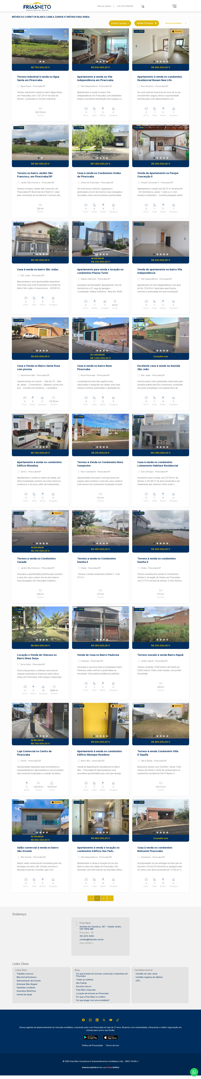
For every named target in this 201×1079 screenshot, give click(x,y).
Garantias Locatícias (26, 987)
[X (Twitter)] (104, 1020)
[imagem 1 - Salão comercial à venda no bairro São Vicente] (40, 817)
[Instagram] (90, 1020)
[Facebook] (83, 1020)
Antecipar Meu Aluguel (27, 984)
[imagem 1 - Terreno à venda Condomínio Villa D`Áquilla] (160, 720)
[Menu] (174, 6)
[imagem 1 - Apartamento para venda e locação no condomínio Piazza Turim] (100, 239)
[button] (142, 6)
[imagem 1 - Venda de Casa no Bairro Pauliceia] (100, 624)
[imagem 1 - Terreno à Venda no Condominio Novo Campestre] (100, 431)
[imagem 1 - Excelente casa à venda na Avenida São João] (160, 335)
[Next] (64, 46)
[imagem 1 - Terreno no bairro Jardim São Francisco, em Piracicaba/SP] (40, 142)
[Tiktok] (117, 1020)
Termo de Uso (112, 1045)
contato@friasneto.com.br (92, 939)
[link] (59, 6)
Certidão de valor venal (146, 974)
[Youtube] (110, 1020)
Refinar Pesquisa (145, 23)
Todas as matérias (84, 979)
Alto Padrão (81, 983)
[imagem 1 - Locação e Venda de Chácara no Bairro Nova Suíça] (40, 624)
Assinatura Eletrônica (26, 991)
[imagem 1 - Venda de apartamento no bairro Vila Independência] (160, 239)
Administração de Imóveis (29, 980)
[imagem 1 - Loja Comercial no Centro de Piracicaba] (40, 720)
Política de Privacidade (92, 1045)
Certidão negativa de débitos (149, 977)
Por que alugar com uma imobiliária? (93, 1000)
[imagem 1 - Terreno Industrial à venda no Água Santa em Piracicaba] (40, 46)
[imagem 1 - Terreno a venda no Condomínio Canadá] (40, 528)
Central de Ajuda (24, 994)
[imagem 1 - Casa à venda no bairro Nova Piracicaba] (100, 335)
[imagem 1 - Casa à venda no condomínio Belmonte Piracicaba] (160, 817)
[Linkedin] (97, 1020)
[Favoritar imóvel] (65, 31)
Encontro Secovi (83, 986)
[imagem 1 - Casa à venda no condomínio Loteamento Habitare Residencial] (160, 431)
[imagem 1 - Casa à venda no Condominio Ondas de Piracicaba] (100, 142)
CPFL (138, 980)
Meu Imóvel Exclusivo (27, 977)
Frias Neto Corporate (86, 990)
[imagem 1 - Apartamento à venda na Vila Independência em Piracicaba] (100, 46)
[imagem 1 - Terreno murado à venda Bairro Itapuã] (160, 624)
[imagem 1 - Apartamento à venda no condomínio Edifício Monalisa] (40, 431)
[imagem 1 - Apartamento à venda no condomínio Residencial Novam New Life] (160, 46)
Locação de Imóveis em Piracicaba (92, 993)
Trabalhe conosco (25, 974)
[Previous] (16, 46)
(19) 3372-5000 (124, 6)
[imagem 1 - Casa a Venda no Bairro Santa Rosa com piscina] (40, 335)
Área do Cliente (104, 6)
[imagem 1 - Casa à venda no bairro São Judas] (40, 239)
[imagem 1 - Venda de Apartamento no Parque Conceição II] (160, 142)
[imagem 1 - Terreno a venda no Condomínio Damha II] (100, 528)
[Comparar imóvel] (65, 36)
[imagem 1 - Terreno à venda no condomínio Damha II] (160, 528)
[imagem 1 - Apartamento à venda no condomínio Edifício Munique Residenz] (100, 720)
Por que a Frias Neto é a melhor (90, 997)
